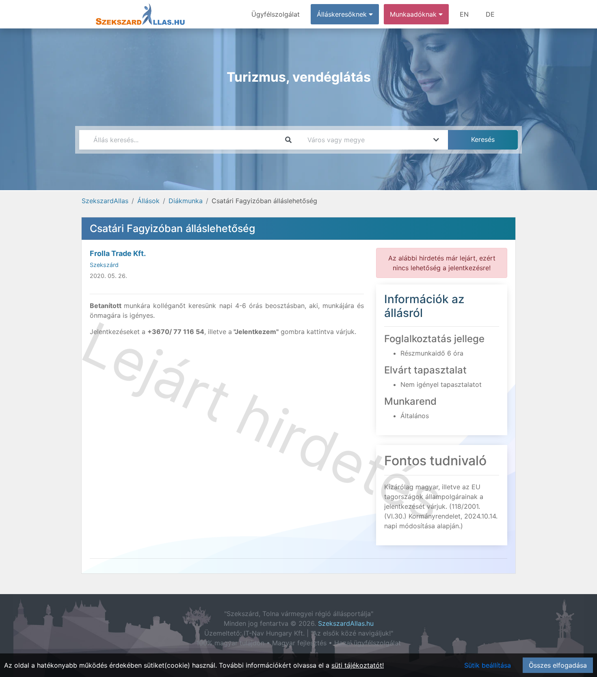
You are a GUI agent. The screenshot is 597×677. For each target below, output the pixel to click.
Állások (148, 201)
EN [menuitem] (464, 14)
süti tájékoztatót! (357, 665)
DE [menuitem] (490, 14)
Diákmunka (186, 201)
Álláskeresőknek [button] (343, 14)
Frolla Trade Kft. (118, 253)
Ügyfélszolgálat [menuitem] (275, 14)
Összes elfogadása (558, 665)
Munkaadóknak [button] (414, 14)
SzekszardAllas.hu (346, 623)
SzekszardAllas (105, 201)
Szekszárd (104, 264)
